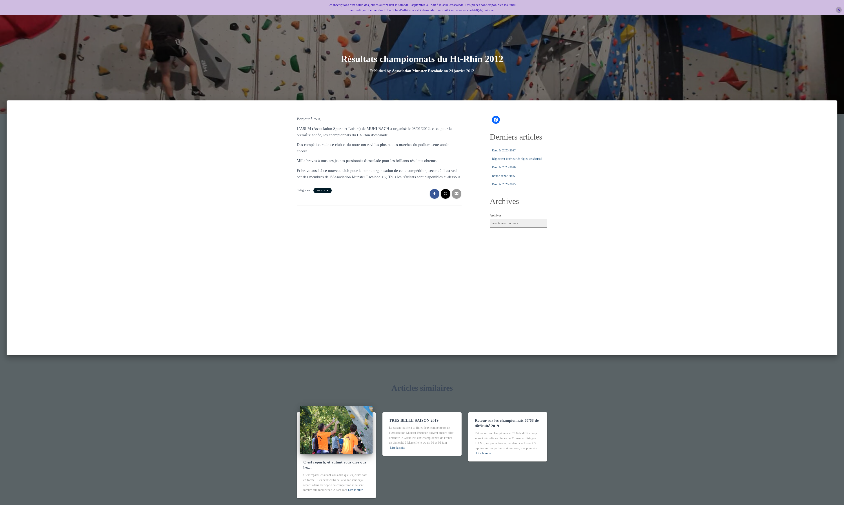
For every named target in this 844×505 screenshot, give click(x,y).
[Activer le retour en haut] (835, 496)
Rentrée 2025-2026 (504, 167)
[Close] (839, 10)
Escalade (322, 190)
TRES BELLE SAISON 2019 (413, 420)
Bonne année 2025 (503, 176)
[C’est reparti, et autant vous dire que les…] (336, 429)
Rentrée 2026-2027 (504, 150)
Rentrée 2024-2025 (504, 184)
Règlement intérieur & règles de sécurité (517, 158)
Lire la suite (355, 490)
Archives (495, 215)
